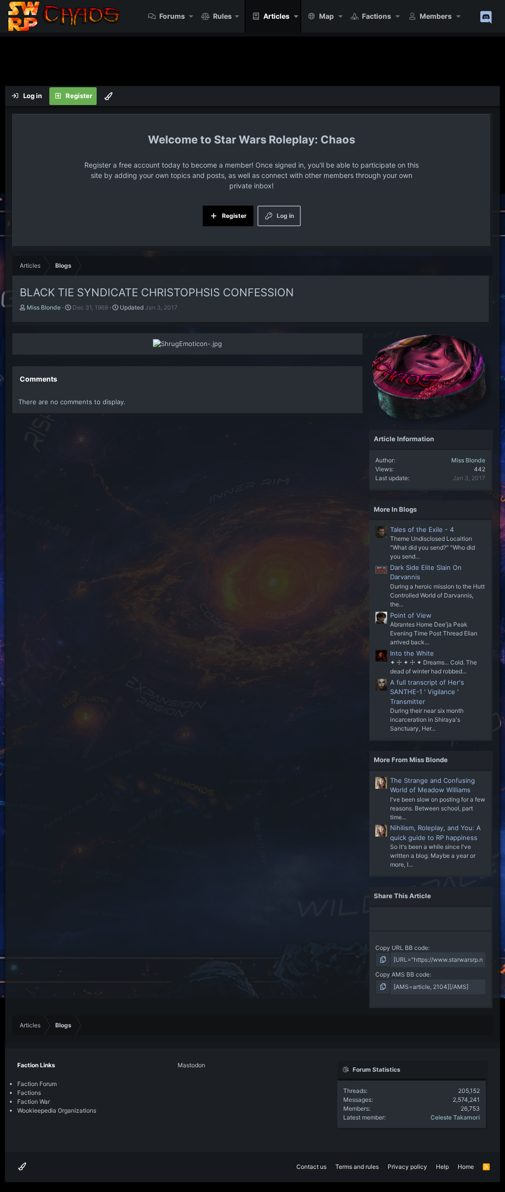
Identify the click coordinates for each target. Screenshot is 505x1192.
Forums (172, 16)
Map (326, 16)
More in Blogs (395, 509)
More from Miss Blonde (411, 760)
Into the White (412, 653)
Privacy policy (407, 1166)
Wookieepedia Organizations (56, 1110)
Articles (276, 16)
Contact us (311, 1166)
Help (442, 1166)
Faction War (33, 1101)
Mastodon (191, 1065)
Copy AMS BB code (402, 974)
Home (466, 1166)
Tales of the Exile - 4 (422, 529)
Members (436, 16)
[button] (191, 16)
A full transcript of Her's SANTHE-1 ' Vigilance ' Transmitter (427, 691)
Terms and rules (357, 1166)
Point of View (411, 615)
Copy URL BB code (401, 947)
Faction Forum (37, 1083)
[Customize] (108, 96)
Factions (376, 16)
